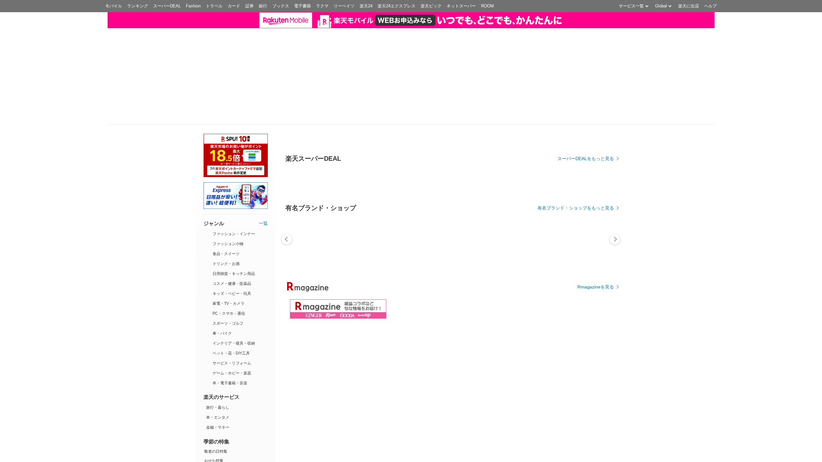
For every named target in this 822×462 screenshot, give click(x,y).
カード (234, 6)
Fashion (193, 6)
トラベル (214, 6)
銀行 (263, 6)
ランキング (137, 6)
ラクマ (322, 6)
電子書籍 (302, 6)
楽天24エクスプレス (396, 6)
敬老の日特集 (215, 451)
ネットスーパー (461, 6)
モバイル (113, 6)
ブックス (280, 6)
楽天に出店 (688, 6)
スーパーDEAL (167, 6)
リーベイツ (344, 6)
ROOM (487, 6)
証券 (249, 6)
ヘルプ (710, 6)
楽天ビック (431, 6)
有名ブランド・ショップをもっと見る (576, 207)
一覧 (263, 223)
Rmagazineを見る (595, 286)
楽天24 (366, 6)
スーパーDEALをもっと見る (585, 158)
